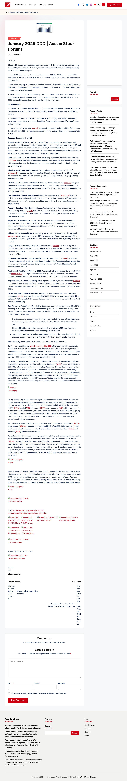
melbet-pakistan (97, 212)
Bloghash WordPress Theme (83, 777)
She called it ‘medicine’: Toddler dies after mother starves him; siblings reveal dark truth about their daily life (104, 171)
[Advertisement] (104, 52)
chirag (92, 192)
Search (93, 92)
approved (67, 183)
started (35, 128)
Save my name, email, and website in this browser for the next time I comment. (39, 693)
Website (61, 683)
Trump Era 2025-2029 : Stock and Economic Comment (104, 214)
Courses (88, 732)
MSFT (42, 408)
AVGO (59, 364)
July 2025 (94, 256)
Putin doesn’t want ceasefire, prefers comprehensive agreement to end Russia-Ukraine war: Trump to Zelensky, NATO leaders (104, 146)
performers (12, 236)
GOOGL (23, 426)
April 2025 (94, 270)
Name (11, 683)
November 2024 (96, 293)
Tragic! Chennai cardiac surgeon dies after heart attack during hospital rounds (104, 119)
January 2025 (95, 284)
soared (65, 258)
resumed (76, 281)
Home (7, 12)
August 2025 (95, 251)
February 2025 (96, 279)
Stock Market (14, 38)
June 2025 (94, 261)
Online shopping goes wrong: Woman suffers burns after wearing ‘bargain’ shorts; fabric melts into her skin (104, 132)
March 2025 (95, 274)
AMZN (18, 432)
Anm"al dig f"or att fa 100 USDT (102, 201)
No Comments (15, 54)
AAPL (28, 408)
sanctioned (65, 195)
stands (20, 296)
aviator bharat (96, 229)
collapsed (12, 160)
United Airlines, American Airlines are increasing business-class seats (104, 194)
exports (30, 211)
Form (87, 735)
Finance (93, 317)
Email (37, 683)
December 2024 (96, 288)
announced (12, 173)
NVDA (16, 408)
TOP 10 (93, 330)
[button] (114, 5)
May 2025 (94, 265)
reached (56, 246)
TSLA (71, 429)
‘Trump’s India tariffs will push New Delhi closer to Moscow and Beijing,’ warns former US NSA (104, 159)
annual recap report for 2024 (41, 346)
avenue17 (94, 220)
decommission (16, 274)
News (92, 321)
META (76, 423)
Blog (92, 312)
